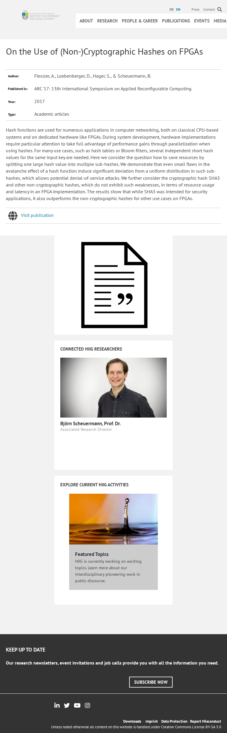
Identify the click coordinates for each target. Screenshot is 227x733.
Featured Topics (91, 554)
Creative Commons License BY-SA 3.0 (191, 726)
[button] (151, 682)
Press (196, 9)
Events (202, 21)
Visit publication (37, 215)
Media (220, 21)
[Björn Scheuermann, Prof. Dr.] (113, 387)
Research (107, 21)
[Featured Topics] (113, 518)
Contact (209, 9)
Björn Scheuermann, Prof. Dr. (90, 423)
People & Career (140, 21)
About (86, 21)
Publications (176, 21)
